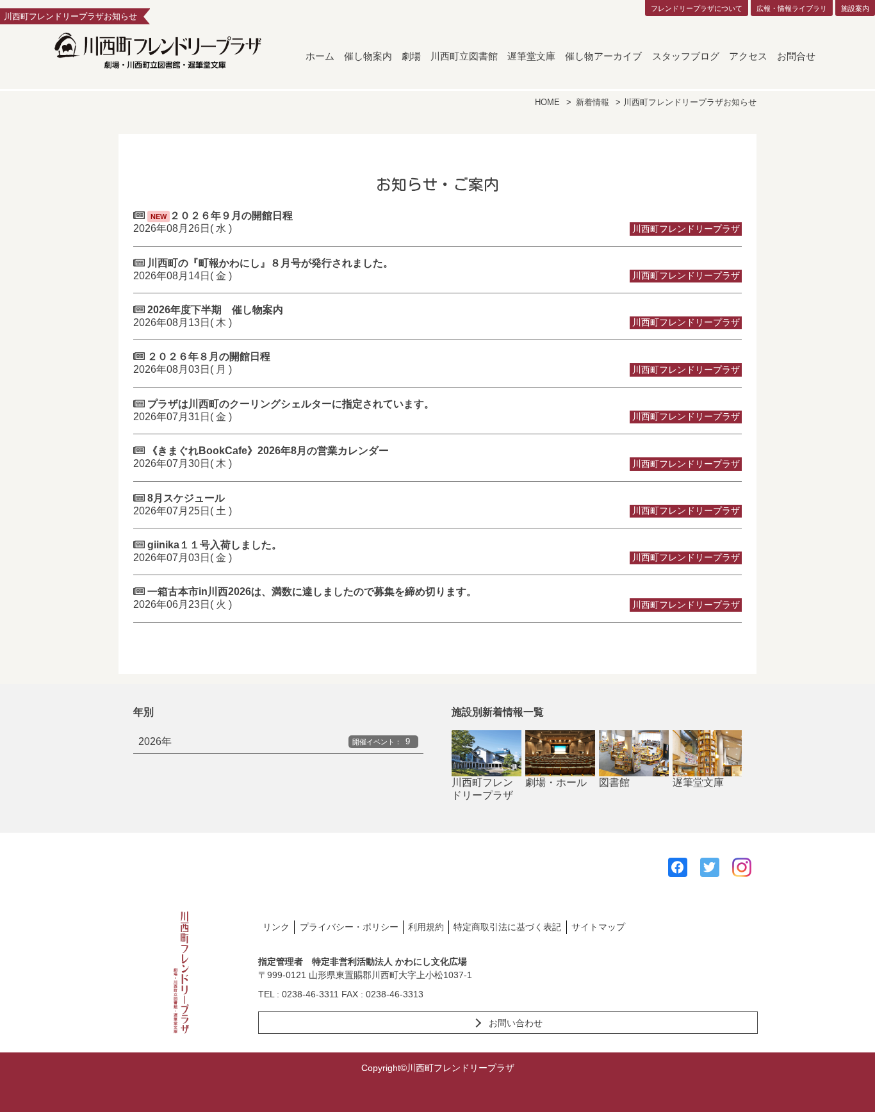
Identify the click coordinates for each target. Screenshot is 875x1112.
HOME (547, 102)
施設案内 (855, 8)
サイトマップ (598, 927)
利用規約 (426, 927)
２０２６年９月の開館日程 (436, 222)
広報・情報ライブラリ (791, 8)
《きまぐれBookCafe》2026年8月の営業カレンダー (436, 457)
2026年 (274, 741)
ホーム (320, 56)
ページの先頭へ (848, 1085)
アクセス (748, 56)
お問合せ (796, 56)
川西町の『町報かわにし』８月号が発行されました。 (436, 269)
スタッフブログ (685, 56)
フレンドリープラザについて (696, 8)
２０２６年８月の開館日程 (436, 363)
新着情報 (592, 102)
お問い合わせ (516, 1023)
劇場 (411, 56)
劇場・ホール (556, 782)
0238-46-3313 (394, 994)
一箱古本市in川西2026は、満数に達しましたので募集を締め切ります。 (436, 598)
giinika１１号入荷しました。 (436, 551)
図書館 (614, 782)
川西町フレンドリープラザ (482, 789)
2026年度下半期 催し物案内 (436, 316)
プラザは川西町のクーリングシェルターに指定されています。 (436, 410)
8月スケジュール (436, 504)
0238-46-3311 (310, 994)
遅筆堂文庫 (531, 56)
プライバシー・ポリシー (349, 927)
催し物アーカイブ (603, 56)
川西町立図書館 (464, 56)
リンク (276, 927)
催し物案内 (368, 56)
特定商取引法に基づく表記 (507, 927)
